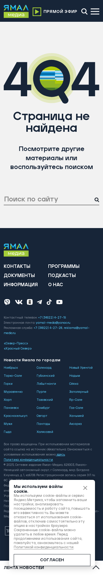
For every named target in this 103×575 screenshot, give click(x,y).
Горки (8, 383)
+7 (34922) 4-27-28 (47, 328)
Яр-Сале (75, 400)
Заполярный (78, 391)
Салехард (44, 367)
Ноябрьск (11, 367)
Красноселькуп (15, 416)
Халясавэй (45, 432)
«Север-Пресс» (16, 343)
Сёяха (73, 383)
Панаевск (11, 408)
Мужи (8, 424)
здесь (61, 454)
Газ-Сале (76, 408)
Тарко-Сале (13, 375)
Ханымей (76, 416)
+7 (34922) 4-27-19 (52, 317)
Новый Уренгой (81, 367)
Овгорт (42, 416)
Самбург (43, 408)
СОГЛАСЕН (52, 560)
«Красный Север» (18, 348)
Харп (8, 400)
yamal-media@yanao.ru (53, 322)
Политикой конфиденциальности (44, 547)
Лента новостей (24, 568)
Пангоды (43, 424)
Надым (74, 375)
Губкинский (46, 375)
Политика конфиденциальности (28, 459)
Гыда (7, 432)
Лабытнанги (46, 383)
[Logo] (16, 11)
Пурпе (41, 391)
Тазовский (45, 400)
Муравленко (13, 391)
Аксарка (75, 424)
